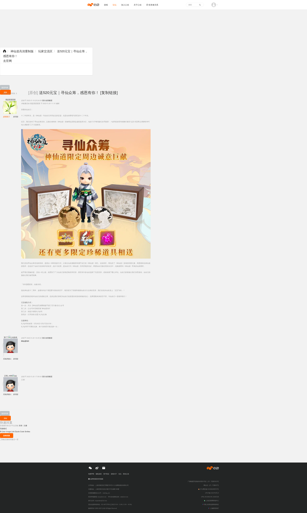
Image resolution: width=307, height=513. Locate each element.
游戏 (106, 4)
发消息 (15, 116)
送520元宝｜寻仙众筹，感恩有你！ (69, 92)
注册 (25, 425)
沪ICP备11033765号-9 (212, 493)
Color (4, 431)
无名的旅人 (7, 359)
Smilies (27, 431)
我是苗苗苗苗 (11, 99)
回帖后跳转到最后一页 (10, 439)
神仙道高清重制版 (22, 51)
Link (13, 431)
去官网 (7, 61)
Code (22, 431)
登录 (20, 425)
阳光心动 (126, 474)
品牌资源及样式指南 (96, 479)
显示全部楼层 (47, 100)
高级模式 (3, 428)
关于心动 (137, 4)
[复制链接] (109, 92)
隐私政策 (99, 474)
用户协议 (106, 474)
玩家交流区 (45, 51)
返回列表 (4, 87)
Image (8, 431)
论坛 (114, 4)
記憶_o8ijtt (8, 375)
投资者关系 (153, 4)
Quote (17, 431)
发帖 (5, 418)
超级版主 (6, 116)
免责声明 (91, 474)
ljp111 (6, 337)
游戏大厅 (114, 474)
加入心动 (125, 4)
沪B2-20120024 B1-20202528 (210, 497)
